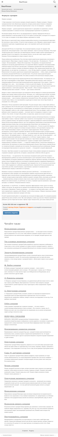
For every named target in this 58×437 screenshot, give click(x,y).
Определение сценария (14, 342)
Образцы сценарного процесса (47, 435)
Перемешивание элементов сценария (19, 329)
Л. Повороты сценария (13, 278)
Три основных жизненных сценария (19, 241)
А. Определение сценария (15, 291)
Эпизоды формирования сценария (18, 252)
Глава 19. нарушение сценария (17, 353)
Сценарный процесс (7, 435)
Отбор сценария (11, 303)
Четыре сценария (11, 365)
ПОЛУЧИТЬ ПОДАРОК (11, 213)
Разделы (31, 430)
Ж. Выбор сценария (12, 265)
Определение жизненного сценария (19, 378)
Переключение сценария (14, 229)
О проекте (25, 430)
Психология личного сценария (17, 404)
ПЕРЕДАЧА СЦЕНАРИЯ (14, 316)
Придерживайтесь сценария (16, 416)
